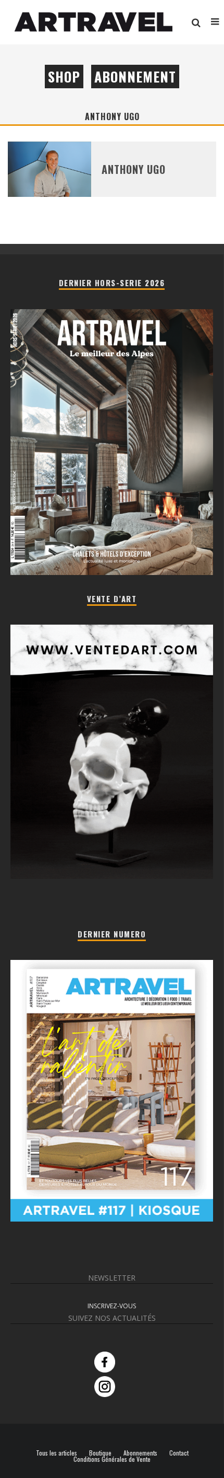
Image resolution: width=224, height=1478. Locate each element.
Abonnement (135, 76)
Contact (179, 1453)
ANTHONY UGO (134, 169)
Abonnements (140, 1453)
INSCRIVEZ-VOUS (112, 1305)
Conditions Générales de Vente (112, 1459)
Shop (64, 76)
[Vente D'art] (111, 876)
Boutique (100, 1453)
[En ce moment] (111, 1219)
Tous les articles (56, 1453)
